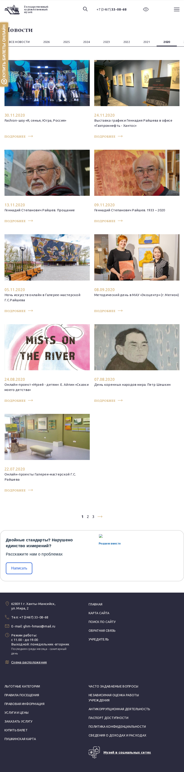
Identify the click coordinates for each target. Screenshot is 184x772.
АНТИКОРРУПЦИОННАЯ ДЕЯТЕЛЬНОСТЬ (119, 709)
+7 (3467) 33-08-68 (33, 617)
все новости (19, 41)
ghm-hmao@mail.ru (39, 626)
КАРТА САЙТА (99, 613)
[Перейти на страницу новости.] (47, 99)
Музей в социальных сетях (127, 752)
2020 (166, 41)
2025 (66, 41)
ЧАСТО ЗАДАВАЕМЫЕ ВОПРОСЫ (113, 686)
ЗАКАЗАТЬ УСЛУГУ (18, 721)
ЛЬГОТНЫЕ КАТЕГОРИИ (22, 686)
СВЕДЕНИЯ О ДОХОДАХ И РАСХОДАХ (117, 735)
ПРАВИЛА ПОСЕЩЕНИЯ (21, 695)
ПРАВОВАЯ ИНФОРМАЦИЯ (24, 704)
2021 (146, 41)
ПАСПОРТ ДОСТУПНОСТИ (108, 718)
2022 (126, 41)
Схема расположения (29, 662)
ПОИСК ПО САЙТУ (102, 622)
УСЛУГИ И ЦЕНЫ (16, 712)
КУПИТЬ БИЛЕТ (16, 730)
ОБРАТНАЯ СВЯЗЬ (102, 630)
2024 (86, 41)
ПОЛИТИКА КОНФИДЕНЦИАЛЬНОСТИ (117, 726)
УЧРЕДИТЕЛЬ (99, 639)
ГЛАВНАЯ (95, 604)
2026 (46, 41)
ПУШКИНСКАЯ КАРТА (20, 739)
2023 (106, 41)
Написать (19, 568)
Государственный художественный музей (36, 9)
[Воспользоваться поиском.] (85, 9)
